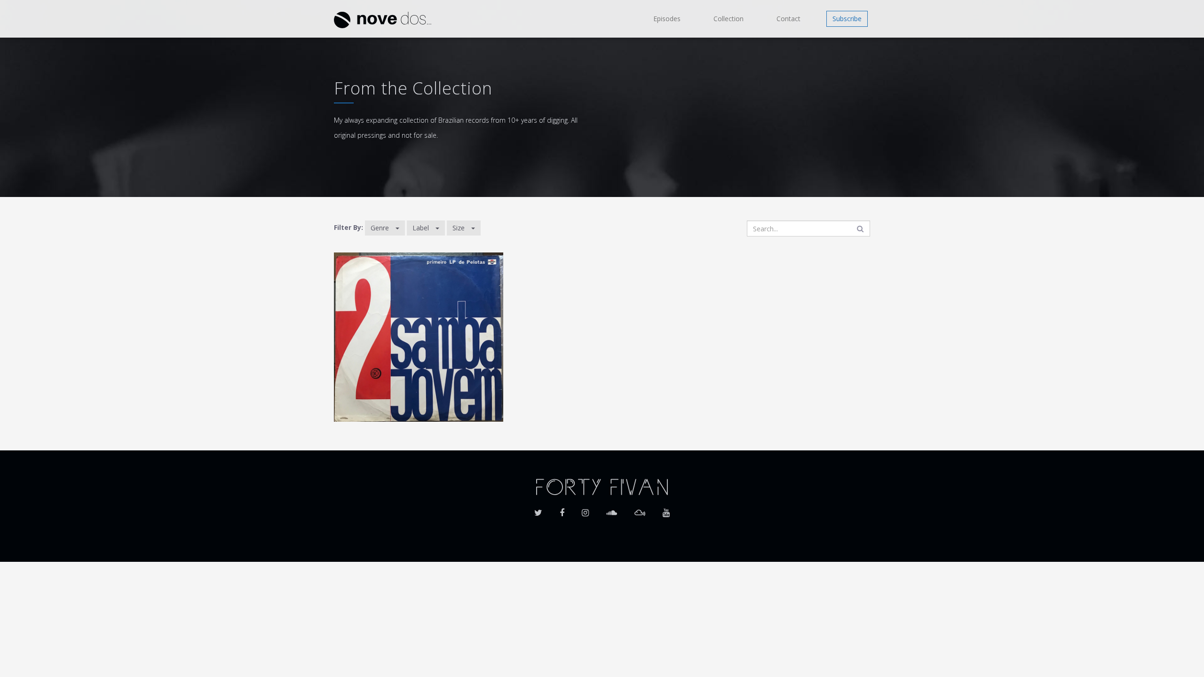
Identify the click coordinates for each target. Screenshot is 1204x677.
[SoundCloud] (611, 510)
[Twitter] (538, 510)
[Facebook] (562, 510)
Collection (728, 18)
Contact (788, 18)
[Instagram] (585, 510)
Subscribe (847, 18)
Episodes (667, 18)
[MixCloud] (639, 510)
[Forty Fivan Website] (602, 485)
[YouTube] (666, 510)
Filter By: (348, 227)
